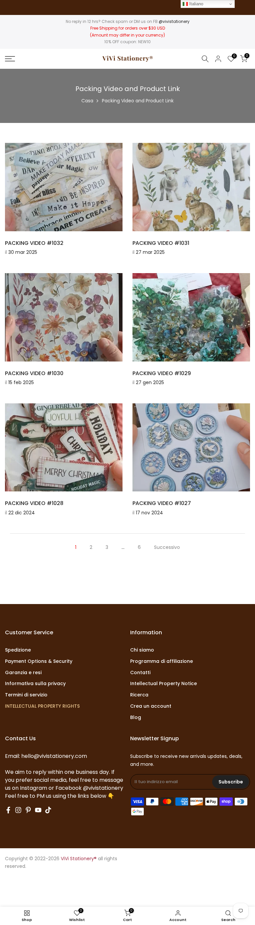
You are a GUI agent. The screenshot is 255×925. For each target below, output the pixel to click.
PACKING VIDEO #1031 (160, 243)
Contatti (140, 672)
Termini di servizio (26, 695)
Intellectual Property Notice (163, 683)
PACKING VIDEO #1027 (161, 503)
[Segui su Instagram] (18, 810)
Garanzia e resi (23, 672)
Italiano (195, 3)
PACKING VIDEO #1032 (34, 243)
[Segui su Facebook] (8, 810)
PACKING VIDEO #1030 (34, 373)
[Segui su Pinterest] (28, 810)
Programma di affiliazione (161, 661)
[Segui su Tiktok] (48, 810)
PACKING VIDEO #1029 (161, 373)
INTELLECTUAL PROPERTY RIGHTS (42, 706)
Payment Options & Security (38, 661)
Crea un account (150, 706)
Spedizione (18, 650)
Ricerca (139, 695)
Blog (135, 717)
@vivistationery (174, 21)
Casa (87, 100)
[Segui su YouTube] (38, 810)
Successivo (167, 547)
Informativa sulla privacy (35, 683)
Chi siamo (142, 650)
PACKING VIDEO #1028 (34, 503)
